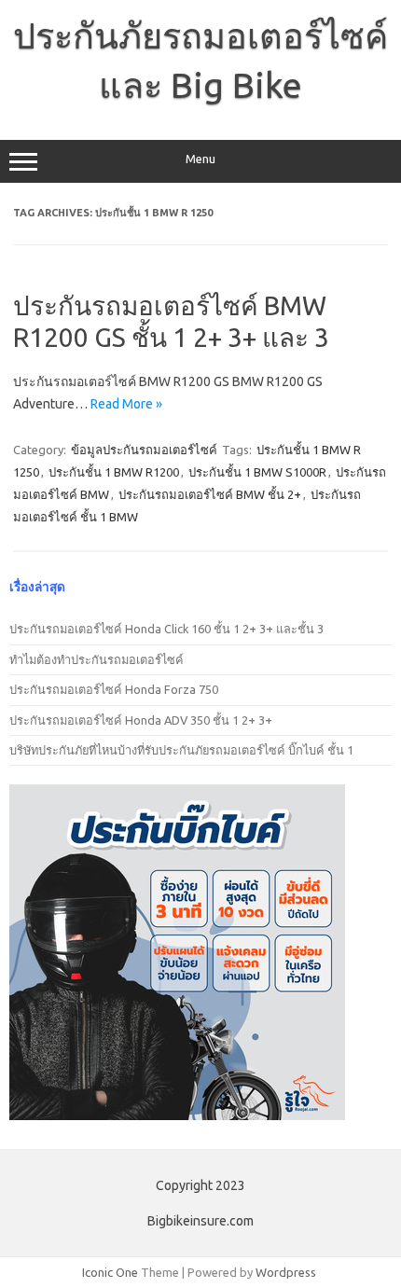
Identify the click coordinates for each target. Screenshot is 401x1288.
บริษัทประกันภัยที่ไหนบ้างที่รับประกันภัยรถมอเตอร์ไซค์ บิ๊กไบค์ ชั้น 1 (181, 749)
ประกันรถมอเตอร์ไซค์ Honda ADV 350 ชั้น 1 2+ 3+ (140, 720)
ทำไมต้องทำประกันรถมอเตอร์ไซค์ (96, 659)
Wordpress (286, 1272)
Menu (200, 159)
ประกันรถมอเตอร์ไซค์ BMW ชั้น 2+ (209, 494)
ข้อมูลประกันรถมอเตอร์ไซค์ (144, 449)
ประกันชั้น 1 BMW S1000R (257, 471)
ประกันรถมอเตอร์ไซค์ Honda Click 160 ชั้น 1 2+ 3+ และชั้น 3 (166, 628)
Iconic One (110, 1272)
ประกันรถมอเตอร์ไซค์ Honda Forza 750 (113, 689)
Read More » (126, 403)
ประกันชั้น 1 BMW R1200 (113, 471)
